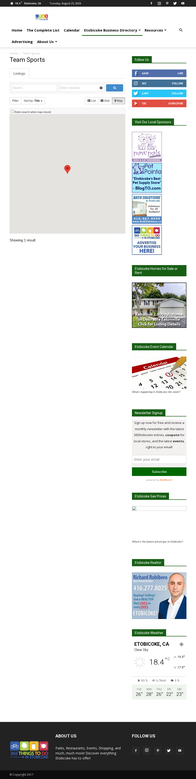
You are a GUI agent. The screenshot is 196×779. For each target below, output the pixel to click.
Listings (19, 73)
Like (180, 73)
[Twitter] (175, 3)
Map (119, 100)
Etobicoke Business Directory (110, 30)
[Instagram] (159, 3)
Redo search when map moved (33, 112)
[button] (180, 30)
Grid (106, 100)
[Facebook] (151, 3)
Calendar (72, 30)
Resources (154, 30)
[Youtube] (182, 3)
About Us (45, 41)
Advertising (22, 41)
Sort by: (32, 100)
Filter (15, 100)
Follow (177, 83)
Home (17, 30)
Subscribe (175, 103)
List (93, 100)
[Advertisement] (130, 17)
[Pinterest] (167, 3)
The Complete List (43, 30)
